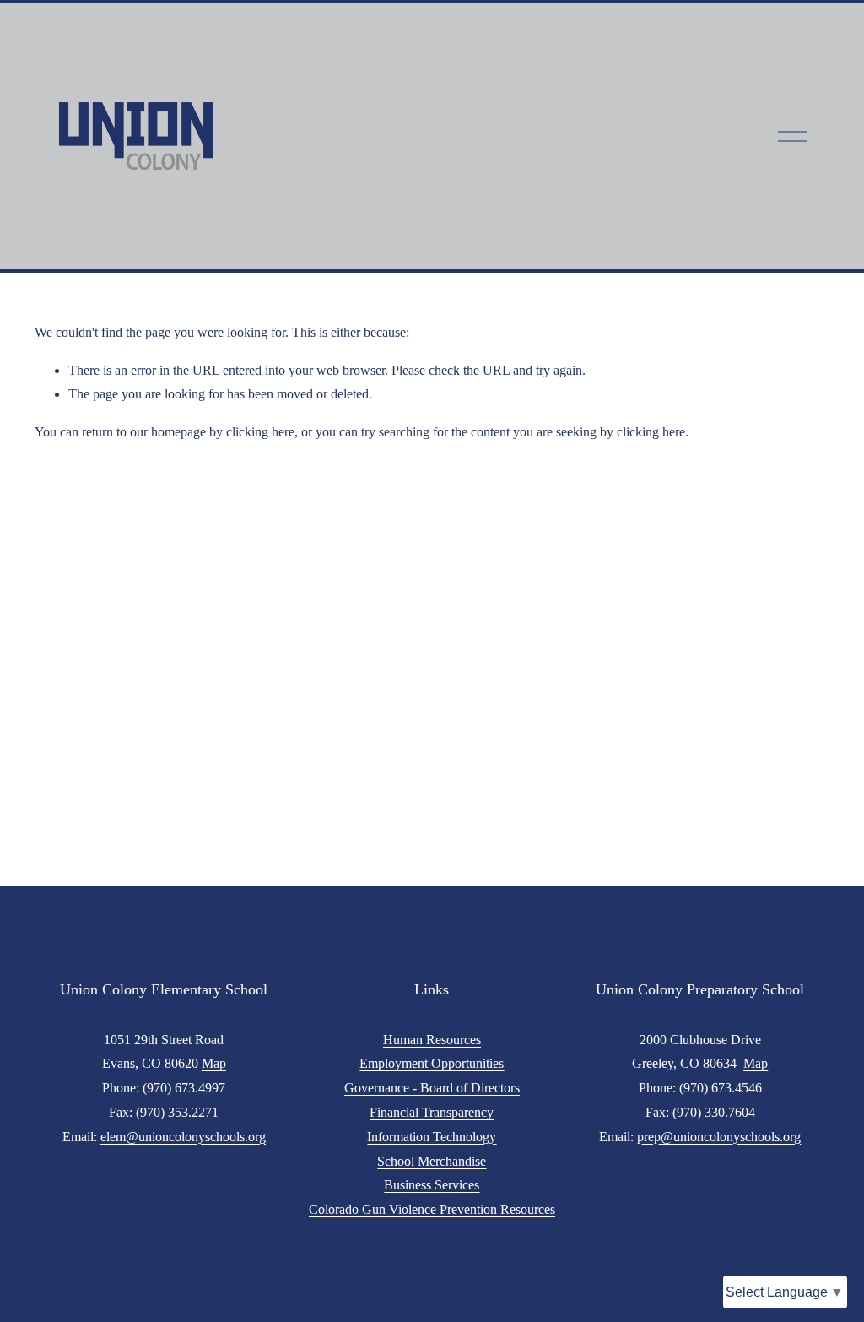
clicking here (260, 432)
